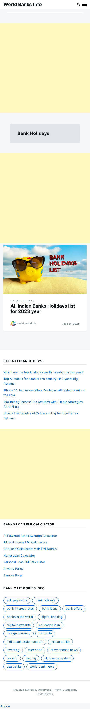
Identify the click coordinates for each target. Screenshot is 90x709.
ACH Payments (17, 600)
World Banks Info (22, 4)
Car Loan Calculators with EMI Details (30, 549)
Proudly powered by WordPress (32, 689)
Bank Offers (74, 608)
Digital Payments (19, 625)
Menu (84, 4)
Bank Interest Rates (20, 608)
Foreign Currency (18, 633)
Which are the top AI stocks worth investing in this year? (43, 372)
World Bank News (42, 666)
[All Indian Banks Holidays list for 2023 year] (45, 269)
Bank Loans (49, 608)
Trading (31, 658)
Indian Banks (60, 641)
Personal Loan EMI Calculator (24, 562)
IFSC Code (45, 633)
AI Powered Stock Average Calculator (30, 535)
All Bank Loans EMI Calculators (25, 542)
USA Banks (14, 666)
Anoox (5, 706)
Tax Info (12, 658)
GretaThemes (44, 693)
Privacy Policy (13, 568)
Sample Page (12, 575)
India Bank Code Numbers (25, 641)
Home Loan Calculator (19, 555)
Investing (13, 650)
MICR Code (35, 650)
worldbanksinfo (26, 323)
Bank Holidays (22, 301)
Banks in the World (20, 617)
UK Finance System (57, 658)
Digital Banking (51, 617)
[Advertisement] (45, 68)
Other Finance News (64, 650)
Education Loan (49, 625)
